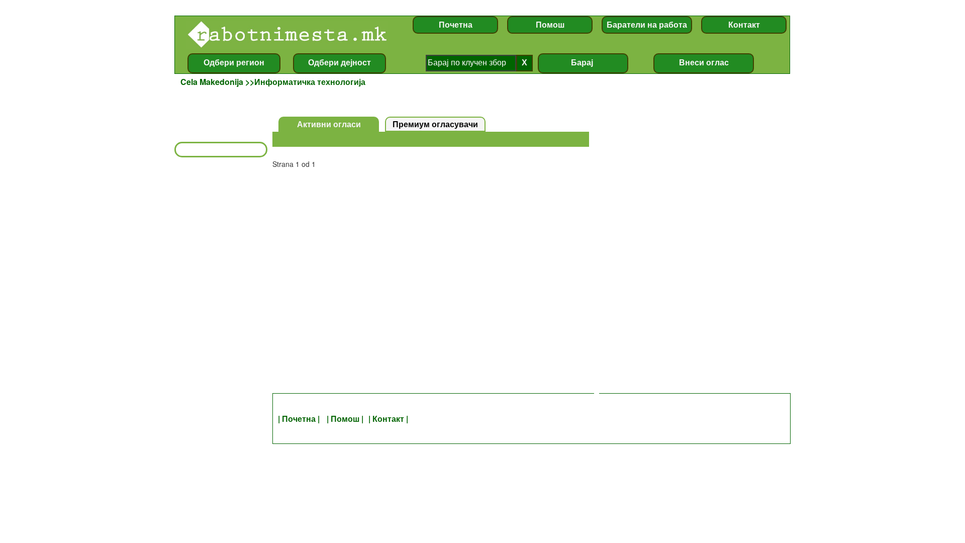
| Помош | (345, 418)
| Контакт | (388, 418)
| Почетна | (300, 418)
